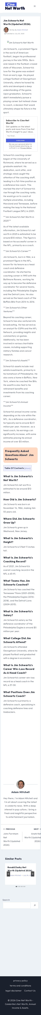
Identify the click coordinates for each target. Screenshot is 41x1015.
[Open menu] (35, 6)
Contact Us (30, 990)
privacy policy (20, 980)
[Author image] (6, 30)
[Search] (35, 905)
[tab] (16, 886)
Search (6, 900)
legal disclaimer (13, 990)
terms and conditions (20, 985)
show (27, 468)
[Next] (32, 874)
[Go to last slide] (8, 874)
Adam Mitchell (22, 30)
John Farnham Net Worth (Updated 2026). (11, 837)
